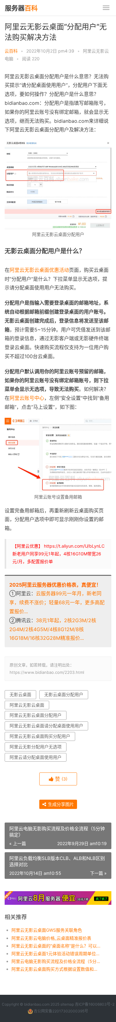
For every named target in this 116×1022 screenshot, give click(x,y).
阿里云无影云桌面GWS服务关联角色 (46, 930)
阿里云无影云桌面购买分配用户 (40, 736)
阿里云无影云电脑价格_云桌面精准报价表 (51, 938)
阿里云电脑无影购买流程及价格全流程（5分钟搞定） (56, 961)
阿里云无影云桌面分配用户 (36, 715)
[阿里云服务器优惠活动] (58, 895)
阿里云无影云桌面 (27, 705)
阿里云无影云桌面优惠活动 (39, 270)
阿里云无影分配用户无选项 (36, 746)
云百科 (11, 50)
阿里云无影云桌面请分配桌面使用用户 (46, 725)
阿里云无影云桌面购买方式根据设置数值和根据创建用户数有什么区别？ (56, 969)
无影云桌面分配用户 (63, 694)
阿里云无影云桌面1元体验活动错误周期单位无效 (56, 953)
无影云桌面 (20, 694)
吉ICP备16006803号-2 (94, 1004)
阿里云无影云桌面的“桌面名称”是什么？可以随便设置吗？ (56, 945)
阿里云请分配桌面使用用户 (36, 757)
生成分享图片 (60, 804)
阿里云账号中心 (27, 398)
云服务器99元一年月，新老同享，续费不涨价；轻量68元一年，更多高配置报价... (57, 602)
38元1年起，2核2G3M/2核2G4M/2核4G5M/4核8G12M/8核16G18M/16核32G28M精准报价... (52, 629)
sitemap (67, 1004)
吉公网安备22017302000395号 (60, 1011)
